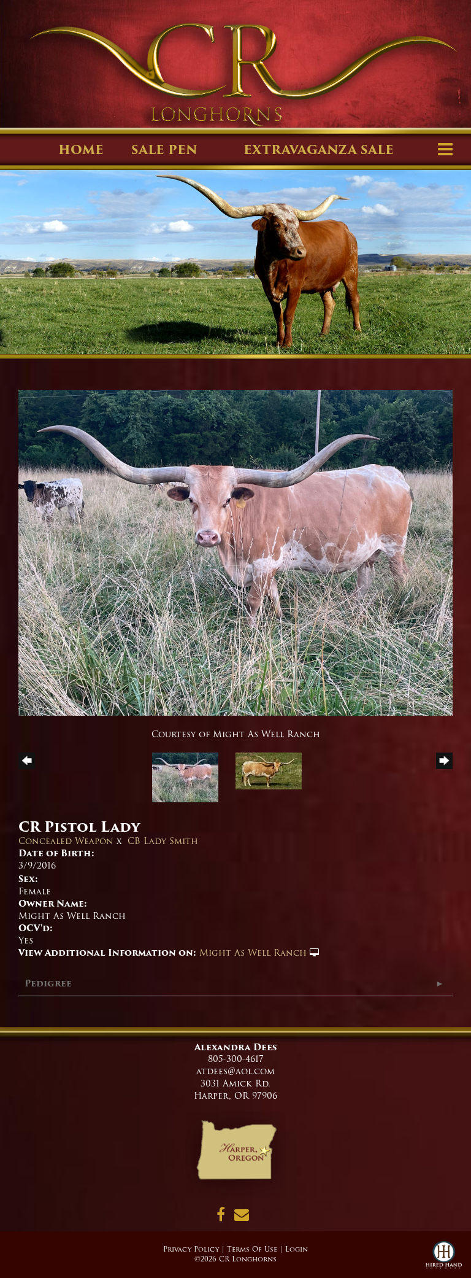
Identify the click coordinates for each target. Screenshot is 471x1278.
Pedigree (48, 983)
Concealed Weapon (65, 841)
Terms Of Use (252, 1249)
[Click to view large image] (235, 552)
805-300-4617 (236, 1059)
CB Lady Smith (163, 841)
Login (296, 1249)
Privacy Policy (191, 1249)
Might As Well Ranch (253, 952)
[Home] (236, 1154)
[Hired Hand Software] (444, 1259)
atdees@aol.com (235, 1071)
